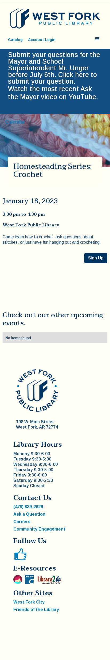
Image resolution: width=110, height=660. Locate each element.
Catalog (15, 40)
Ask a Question (29, 514)
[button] (97, 39)
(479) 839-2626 (28, 506)
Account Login (42, 40)
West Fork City (29, 602)
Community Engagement (39, 529)
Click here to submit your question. (52, 78)
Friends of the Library (36, 609)
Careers (21, 521)
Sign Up (95, 258)
